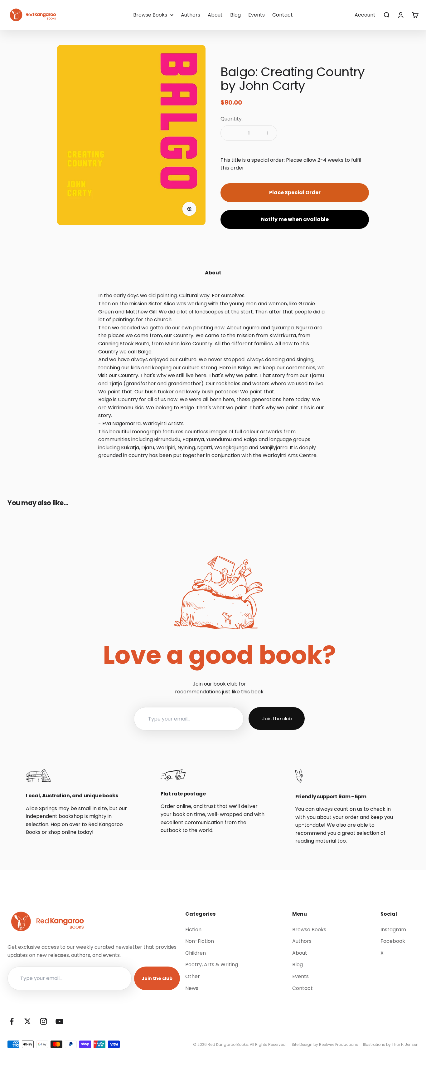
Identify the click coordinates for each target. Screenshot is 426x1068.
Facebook (392, 941)
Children (195, 953)
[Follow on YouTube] (59, 1021)
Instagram (393, 929)
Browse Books (150, 14)
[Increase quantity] (268, 133)
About (215, 14)
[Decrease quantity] (230, 133)
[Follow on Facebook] (11, 1021)
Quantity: (231, 118)
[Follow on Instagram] (43, 1021)
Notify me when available (295, 219)
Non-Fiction (199, 941)
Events (256, 14)
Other (192, 976)
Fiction (193, 929)
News (191, 988)
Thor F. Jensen (405, 1044)
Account (365, 14)
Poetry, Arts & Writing (211, 964)
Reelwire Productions (338, 1044)
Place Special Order (295, 192)
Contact (282, 14)
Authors (190, 14)
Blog (235, 14)
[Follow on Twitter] (27, 1021)
